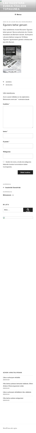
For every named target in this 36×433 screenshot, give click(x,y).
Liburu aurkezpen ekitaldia (11, 377)
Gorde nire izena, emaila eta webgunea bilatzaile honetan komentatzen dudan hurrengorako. (17, 164)
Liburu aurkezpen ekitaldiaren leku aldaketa (17, 392)
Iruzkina (6, 104)
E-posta (6, 141)
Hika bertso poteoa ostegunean (13, 398)
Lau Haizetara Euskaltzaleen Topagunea (14, 6)
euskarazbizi (27, 22)
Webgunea (6, 152)
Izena (5, 131)
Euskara (9, 85)
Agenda (9, 82)
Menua (19, 14)
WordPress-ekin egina (10, 428)
